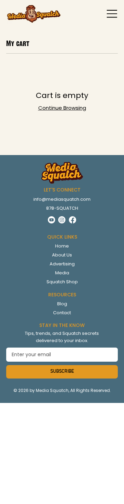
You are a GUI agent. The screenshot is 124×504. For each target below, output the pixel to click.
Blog (62, 303)
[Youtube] (51, 219)
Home (62, 246)
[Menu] (112, 14)
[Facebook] (72, 219)
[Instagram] (61, 219)
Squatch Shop (62, 281)
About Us (62, 255)
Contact (62, 312)
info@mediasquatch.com (62, 199)
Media (62, 273)
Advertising (62, 264)
